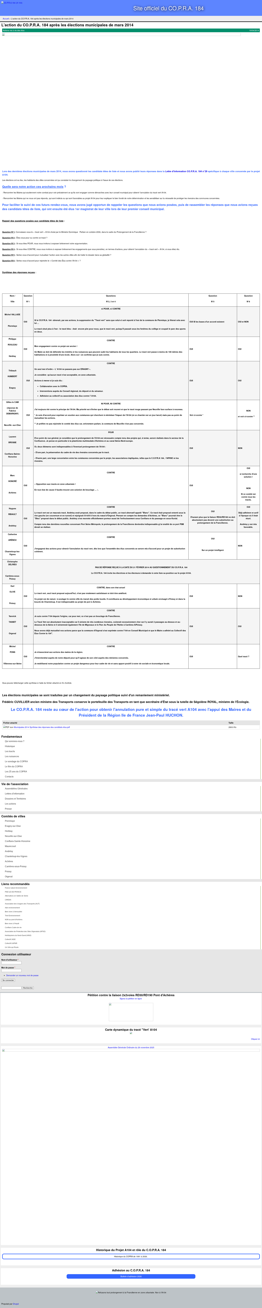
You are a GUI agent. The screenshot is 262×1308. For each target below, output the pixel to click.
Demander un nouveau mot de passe (22, 975)
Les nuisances (12, 756)
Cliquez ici (255, 1039)
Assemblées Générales (16, 788)
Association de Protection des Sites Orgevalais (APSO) (25, 931)
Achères (9, 861)
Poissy (8, 871)
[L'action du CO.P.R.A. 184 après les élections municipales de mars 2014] (121, 35)
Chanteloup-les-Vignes (16, 856)
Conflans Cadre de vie (13, 927)
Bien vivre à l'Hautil (12, 924)
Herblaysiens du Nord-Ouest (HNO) (18, 935)
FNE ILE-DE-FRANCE (13, 892)
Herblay (9, 831)
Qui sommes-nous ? (14, 741)
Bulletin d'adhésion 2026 (131, 1276)
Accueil (6, 18)
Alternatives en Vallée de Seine (16, 896)
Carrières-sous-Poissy (15, 866)
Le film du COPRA (14, 766)
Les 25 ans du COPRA (16, 771)
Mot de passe (8, 967)
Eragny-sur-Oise (13, 826)
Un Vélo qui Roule (12, 947)
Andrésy (9, 851)
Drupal (16, 1303)
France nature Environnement (16, 888)
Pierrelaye (10, 821)
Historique (10, 746)
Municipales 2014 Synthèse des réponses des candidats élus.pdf (42, 727)
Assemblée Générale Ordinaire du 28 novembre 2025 (131, 1047)
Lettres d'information (14, 793)
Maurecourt (10, 846)
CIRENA (8, 900)
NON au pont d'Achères (13, 920)
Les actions (10, 804)
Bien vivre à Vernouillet (13, 912)
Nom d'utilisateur (9, 959)
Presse (8, 809)
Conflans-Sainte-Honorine (17, 841)
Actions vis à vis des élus (13, 30)
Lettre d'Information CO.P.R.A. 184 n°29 (186, 171)
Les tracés (10, 751)
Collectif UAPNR (11, 943)
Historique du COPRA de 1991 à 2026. (131, 1256)
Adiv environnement (12, 908)
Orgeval (9, 876)
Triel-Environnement (12, 916)
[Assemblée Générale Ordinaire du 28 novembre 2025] (131, 1050)
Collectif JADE (10, 939)
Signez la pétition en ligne (131, 998)
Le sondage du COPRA (16, 761)
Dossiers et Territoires (15, 799)
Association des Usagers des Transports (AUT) (22, 904)
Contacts (9, 776)
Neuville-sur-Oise (13, 836)
